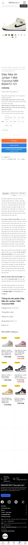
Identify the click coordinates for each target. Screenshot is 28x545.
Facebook (17, 291)
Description (5, 193)
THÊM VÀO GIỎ (14, 145)
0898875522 (7, 478)
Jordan (23, 159)
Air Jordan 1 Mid (6, 69)
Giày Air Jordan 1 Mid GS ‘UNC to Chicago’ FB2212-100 (20, 447)
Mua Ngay (14, 140)
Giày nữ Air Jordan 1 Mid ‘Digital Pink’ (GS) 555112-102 (20, 425)
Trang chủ (3, 67)
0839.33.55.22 (7, 525)
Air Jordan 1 (23, 67)
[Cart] (3, 3)
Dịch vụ (3, 510)
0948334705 (7, 481)
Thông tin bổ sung (14, 194)
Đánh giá (22, 193)
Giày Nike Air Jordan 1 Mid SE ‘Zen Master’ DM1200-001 (20, 376)
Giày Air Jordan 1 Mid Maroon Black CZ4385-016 (20, 399)
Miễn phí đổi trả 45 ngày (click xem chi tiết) (13, 105)
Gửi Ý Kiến (5, 495)
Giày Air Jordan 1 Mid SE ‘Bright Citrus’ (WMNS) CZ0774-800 (6, 447)
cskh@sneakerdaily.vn (21, 479)
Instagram (4, 293)
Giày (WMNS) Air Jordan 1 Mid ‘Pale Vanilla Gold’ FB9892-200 (7, 400)
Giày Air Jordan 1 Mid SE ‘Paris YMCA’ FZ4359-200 (7, 469)
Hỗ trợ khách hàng (5, 508)
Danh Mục (3, 506)
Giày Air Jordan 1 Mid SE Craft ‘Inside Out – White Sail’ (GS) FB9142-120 (7, 352)
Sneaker (10, 67)
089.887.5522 (11, 521)
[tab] (5, 194)
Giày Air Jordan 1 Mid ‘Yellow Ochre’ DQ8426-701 (20, 469)
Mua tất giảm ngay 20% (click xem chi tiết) (13, 99)
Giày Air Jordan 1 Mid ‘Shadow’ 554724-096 (6, 376)
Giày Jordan (16, 67)
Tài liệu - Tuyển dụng (6, 512)
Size (3, 121)
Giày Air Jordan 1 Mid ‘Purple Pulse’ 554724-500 (6, 425)
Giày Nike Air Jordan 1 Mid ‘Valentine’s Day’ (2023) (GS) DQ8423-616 (20, 352)
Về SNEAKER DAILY (5, 514)
